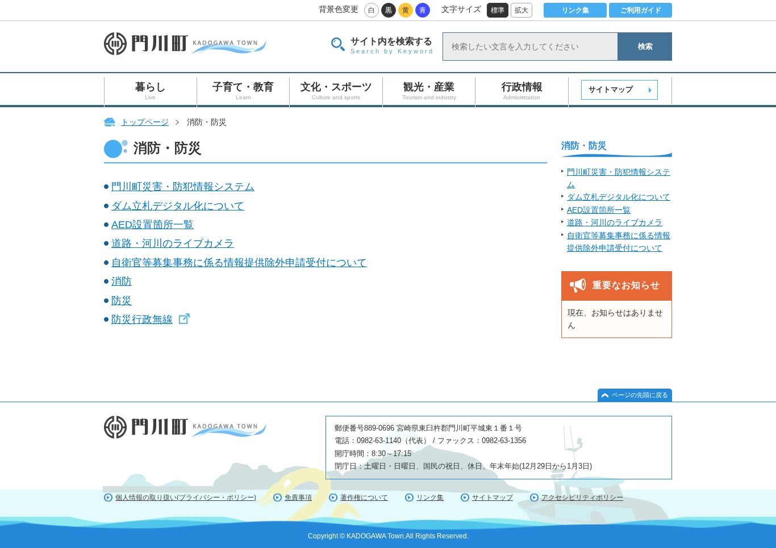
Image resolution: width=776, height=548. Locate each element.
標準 (497, 10)
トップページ (145, 122)
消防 (121, 281)
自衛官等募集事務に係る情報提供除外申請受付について (239, 262)
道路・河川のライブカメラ (172, 243)
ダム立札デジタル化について (177, 206)
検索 (645, 46)
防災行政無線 (142, 319)
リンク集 (575, 10)
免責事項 (298, 497)
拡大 (521, 10)
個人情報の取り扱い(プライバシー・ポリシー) (185, 497)
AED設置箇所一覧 (152, 224)
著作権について (364, 497)
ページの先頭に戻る (640, 394)
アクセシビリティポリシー (582, 497)
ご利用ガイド (640, 10)
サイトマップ (611, 89)
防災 (121, 300)
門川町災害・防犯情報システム (183, 186)
